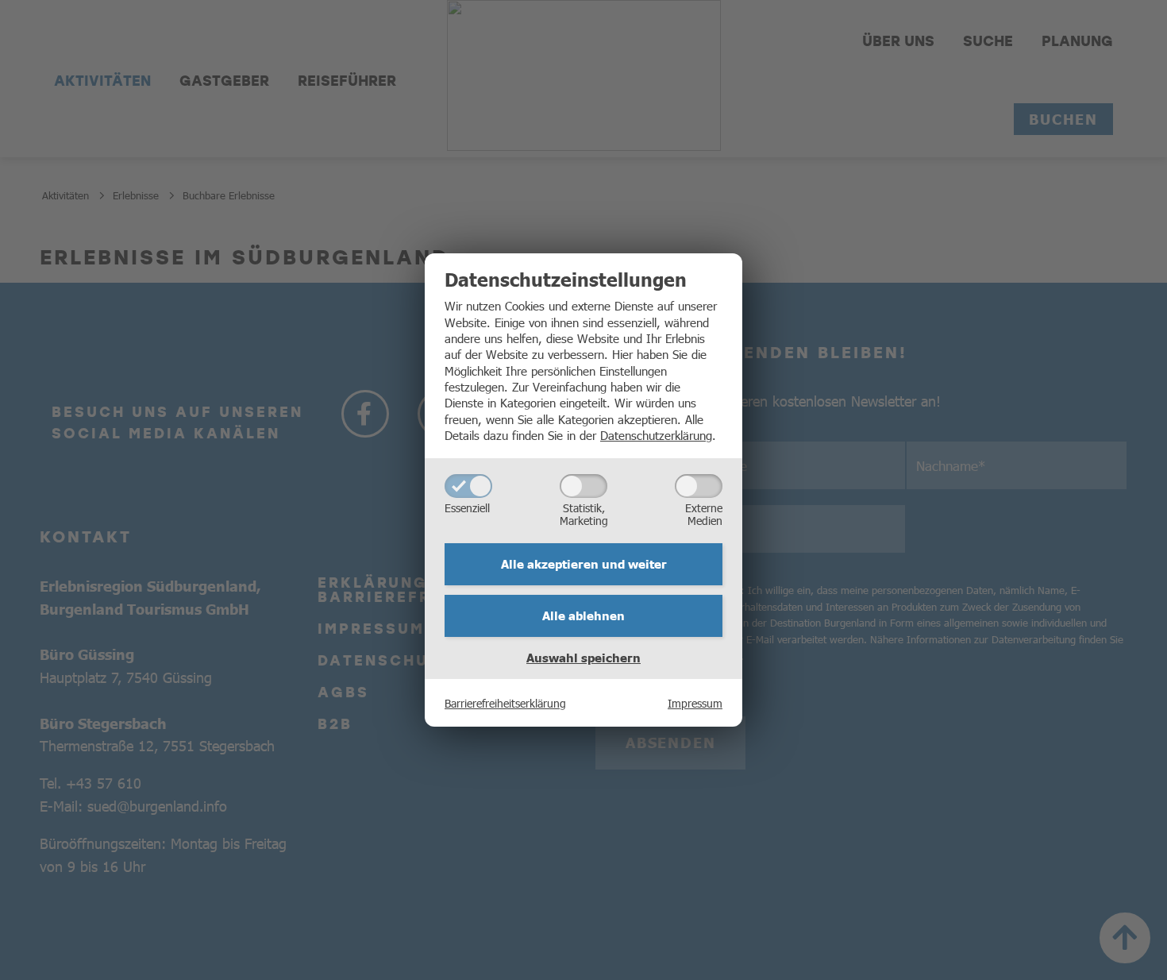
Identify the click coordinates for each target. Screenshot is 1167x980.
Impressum (695, 703)
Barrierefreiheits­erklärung (505, 703)
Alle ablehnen (583, 615)
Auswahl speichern (583, 657)
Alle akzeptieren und (584, 564)
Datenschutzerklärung (656, 434)
